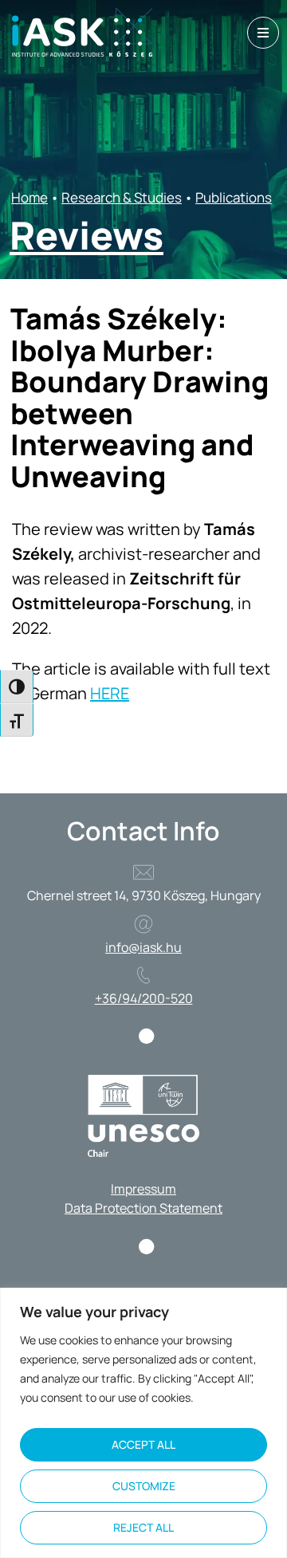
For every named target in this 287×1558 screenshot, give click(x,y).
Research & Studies (121, 197)
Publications (233, 197)
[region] (143, 1423)
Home (29, 197)
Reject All (143, 1527)
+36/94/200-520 (144, 998)
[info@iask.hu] (143, 924)
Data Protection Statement (143, 1208)
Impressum (143, 1189)
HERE (109, 693)
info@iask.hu (143, 947)
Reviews (86, 235)
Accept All (143, 1444)
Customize (143, 1485)
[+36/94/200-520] (143, 975)
